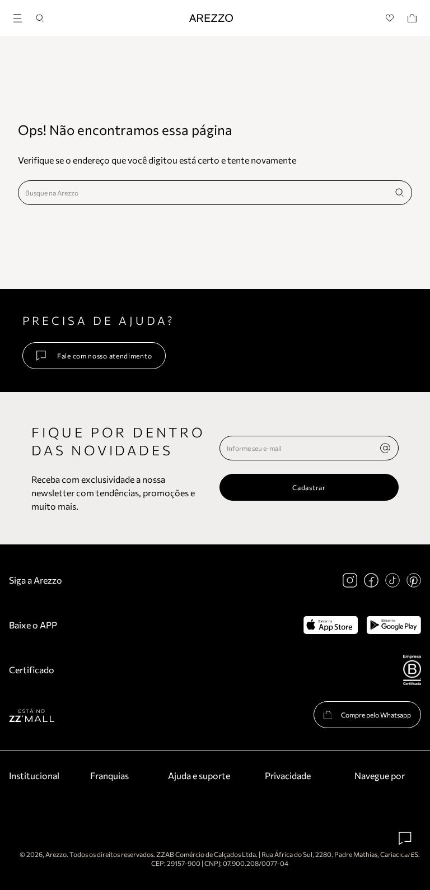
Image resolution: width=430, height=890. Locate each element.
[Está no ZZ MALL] (31, 715)
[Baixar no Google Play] (394, 625)
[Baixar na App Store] (330, 625)
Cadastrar (308, 487)
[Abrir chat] (405, 838)
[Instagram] (350, 580)
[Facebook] (371, 580)
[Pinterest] (413, 580)
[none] (385, 448)
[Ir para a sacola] (412, 18)
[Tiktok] (392, 580)
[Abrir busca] (40, 18)
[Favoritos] (390, 18)
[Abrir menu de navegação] (21, 16)
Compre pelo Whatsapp (376, 715)
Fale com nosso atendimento (104, 356)
